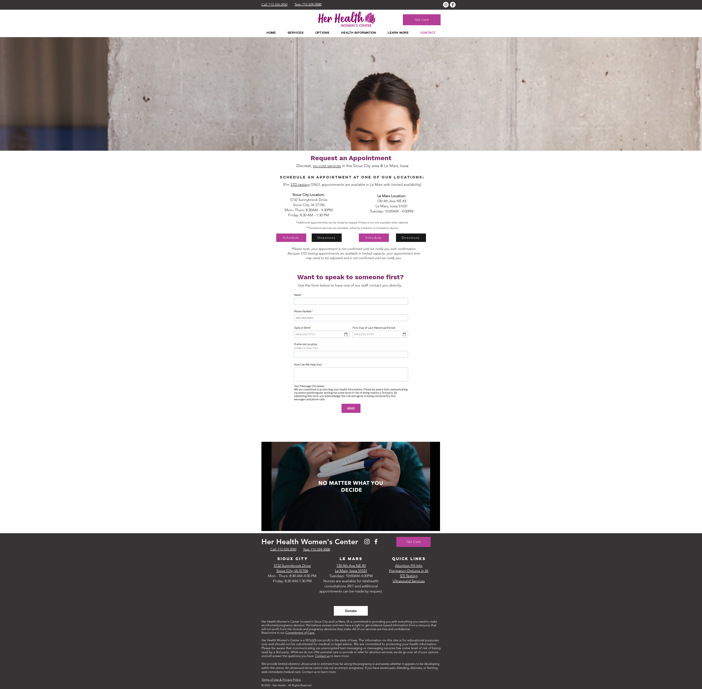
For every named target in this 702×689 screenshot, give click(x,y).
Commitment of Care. (300, 633)
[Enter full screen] (435, 526)
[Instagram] (367, 541)
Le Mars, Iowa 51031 (391, 206)
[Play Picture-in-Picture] (429, 526)
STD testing (300, 184)
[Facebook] (376, 541)
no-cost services (327, 165)
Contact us (322, 656)
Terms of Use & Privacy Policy (281, 680)
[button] (295, 32)
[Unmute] (272, 526)
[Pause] (266, 526)
